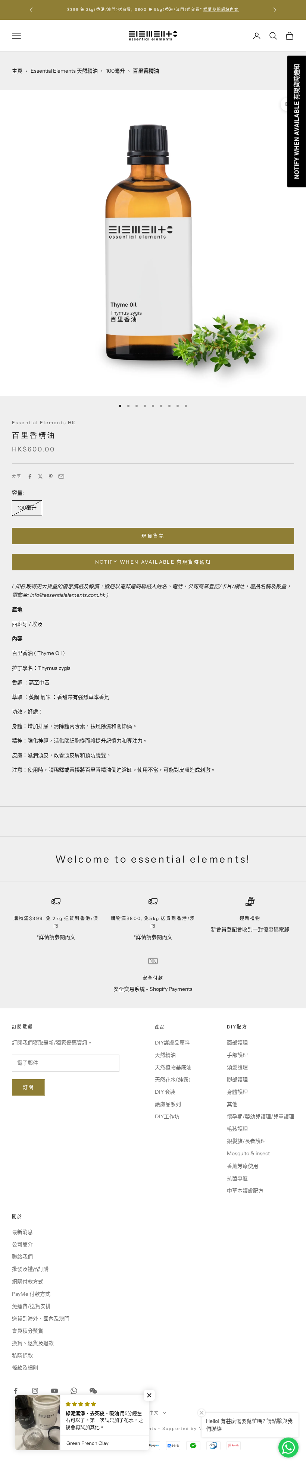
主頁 (17, 70)
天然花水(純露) (173, 1079)
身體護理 (237, 1091)
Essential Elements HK (44, 422)
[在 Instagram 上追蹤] (35, 1391)
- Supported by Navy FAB (190, 1428)
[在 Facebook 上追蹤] (15, 1391)
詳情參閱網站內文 (220, 9)
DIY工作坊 (167, 1116)
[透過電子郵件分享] (61, 476)
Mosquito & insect (248, 1153)
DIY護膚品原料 (172, 1042)
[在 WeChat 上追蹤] (93, 1391)
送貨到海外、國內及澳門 (40, 1318)
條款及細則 (25, 1367)
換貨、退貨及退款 (33, 1343)
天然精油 (165, 1055)
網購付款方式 (27, 1281)
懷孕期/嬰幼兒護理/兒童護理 (260, 1116)
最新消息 (22, 1232)
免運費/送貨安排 (31, 1306)
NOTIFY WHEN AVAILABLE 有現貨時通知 (153, 562)
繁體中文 (149, 1412)
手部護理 (237, 1055)
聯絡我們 (22, 1256)
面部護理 (237, 1042)
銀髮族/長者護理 (246, 1141)
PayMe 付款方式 (31, 1294)
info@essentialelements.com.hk (67, 595)
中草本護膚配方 (245, 1190)
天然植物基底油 (173, 1067)
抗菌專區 (237, 1178)
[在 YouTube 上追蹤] (54, 1391)
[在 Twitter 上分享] (40, 476)
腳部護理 (237, 1079)
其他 (232, 1104)
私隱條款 (22, 1355)
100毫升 (115, 70)
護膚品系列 (168, 1104)
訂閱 (28, 1087)
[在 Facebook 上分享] (30, 476)
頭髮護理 (237, 1067)
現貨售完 (152, 536)
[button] (149, 1395)
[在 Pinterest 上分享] (51, 476)
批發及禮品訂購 (30, 1269)
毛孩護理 (237, 1128)
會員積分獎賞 (27, 1330)
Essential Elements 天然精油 (64, 70)
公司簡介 (22, 1244)
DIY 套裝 (165, 1091)
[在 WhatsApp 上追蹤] (74, 1391)
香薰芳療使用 (242, 1166)
